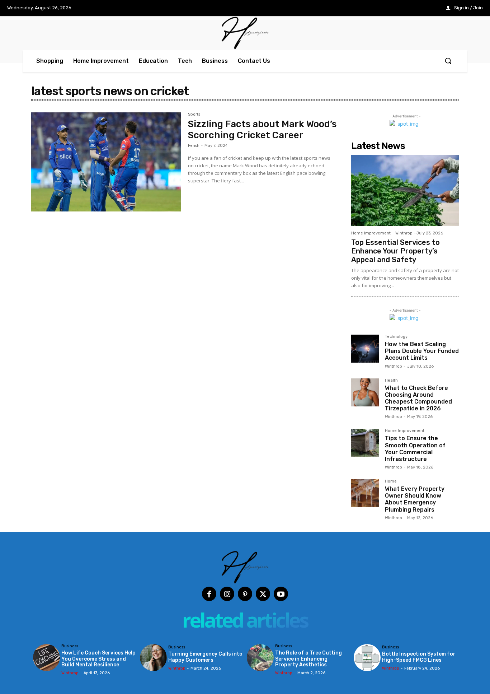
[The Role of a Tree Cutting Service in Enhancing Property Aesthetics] (260, 657)
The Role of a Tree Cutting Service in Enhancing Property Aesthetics (308, 659)
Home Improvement (371, 233)
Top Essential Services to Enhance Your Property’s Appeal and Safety (395, 251)
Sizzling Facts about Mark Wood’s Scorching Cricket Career (262, 129)
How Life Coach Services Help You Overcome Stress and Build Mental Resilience (98, 659)
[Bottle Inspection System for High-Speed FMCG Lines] (367, 657)
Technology (396, 337)
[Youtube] (281, 594)
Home (391, 481)
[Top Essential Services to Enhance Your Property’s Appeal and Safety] (405, 190)
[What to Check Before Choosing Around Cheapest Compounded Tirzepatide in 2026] (365, 392)
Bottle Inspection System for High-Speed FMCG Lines (419, 657)
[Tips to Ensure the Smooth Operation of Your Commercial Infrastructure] (365, 443)
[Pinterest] (245, 594)
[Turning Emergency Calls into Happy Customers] (153, 657)
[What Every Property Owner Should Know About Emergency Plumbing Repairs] (365, 493)
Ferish (193, 145)
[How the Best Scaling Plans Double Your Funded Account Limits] (365, 349)
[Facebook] (209, 594)
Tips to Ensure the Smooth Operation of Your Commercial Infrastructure (415, 448)
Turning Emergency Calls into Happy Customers (205, 657)
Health (391, 380)
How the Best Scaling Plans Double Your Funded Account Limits (422, 351)
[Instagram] (227, 594)
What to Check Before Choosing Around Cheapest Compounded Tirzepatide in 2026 (418, 398)
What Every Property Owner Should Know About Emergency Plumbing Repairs (414, 499)
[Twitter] (263, 594)
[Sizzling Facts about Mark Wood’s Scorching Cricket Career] (106, 161)
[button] (448, 60)
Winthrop (404, 233)
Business (69, 646)
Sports (194, 114)
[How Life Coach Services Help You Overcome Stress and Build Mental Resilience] (46, 657)
